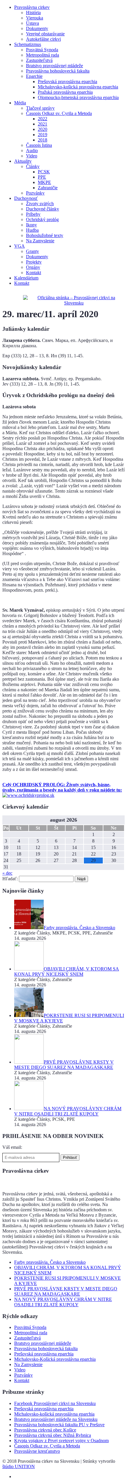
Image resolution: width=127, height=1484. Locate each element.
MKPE (44, 182)
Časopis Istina (39, 145)
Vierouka (34, 17)
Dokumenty (37, 28)
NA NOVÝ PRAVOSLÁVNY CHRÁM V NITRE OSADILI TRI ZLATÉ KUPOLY (63, 1302)
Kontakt (33, 272)
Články (33, 166)
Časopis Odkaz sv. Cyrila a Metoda (59, 113)
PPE (42, 177)
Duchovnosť (26, 198)
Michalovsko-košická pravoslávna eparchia (78, 86)
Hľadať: (10, 878)
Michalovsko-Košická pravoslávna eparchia (55, 1359)
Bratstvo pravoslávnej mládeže (54, 65)
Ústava (32, 23)
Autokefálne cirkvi (43, 39)
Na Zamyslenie (40, 240)
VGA (19, 246)
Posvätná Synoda (42, 49)
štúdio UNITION (18, 1466)
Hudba (32, 230)
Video (31, 155)
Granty (32, 251)
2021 (42, 123)
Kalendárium (26, 277)
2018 (42, 139)
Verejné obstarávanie (45, 33)
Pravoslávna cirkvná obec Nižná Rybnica (52, 1435)
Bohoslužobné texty (44, 235)
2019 (42, 134)
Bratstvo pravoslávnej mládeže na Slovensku (55, 1419)
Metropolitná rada (42, 54)
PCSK (44, 171)
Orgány (33, 267)
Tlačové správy (40, 108)
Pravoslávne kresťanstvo (37, 1451)
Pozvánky (35, 192)
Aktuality (23, 161)
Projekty (34, 261)
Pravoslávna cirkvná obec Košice (45, 1429)
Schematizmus (27, 44)
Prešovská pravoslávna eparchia (67, 81)
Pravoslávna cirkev (32, 7)
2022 (42, 118)
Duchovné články (42, 208)
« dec (7, 873)
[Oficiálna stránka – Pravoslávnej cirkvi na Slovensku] (74, 302)
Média (20, 102)
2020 (42, 129)
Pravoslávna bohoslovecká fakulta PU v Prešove (59, 1424)
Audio (32, 150)
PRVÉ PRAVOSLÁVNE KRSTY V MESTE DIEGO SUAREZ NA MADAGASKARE (65, 1291)
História (33, 12)
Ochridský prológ (42, 219)
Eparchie (34, 76)
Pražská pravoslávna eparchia (65, 92)
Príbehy (33, 214)
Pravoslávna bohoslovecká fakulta (57, 70)
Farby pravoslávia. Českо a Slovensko (50, 1262)
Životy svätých (40, 203)
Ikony (31, 224)
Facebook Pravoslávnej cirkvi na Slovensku (55, 1403)
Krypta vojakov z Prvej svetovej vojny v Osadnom (61, 1440)
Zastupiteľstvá (39, 60)
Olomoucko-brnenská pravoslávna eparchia (78, 97)
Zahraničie (48, 187)
